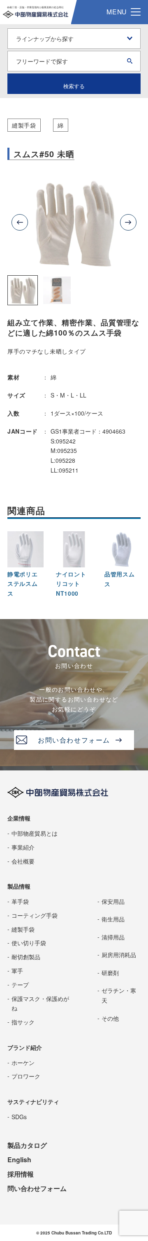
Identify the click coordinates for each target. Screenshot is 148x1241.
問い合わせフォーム (37, 1188)
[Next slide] (128, 222)
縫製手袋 (24, 125)
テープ (20, 984)
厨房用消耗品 (119, 955)
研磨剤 (110, 973)
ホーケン (23, 1062)
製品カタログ (27, 1145)
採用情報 (20, 1174)
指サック (23, 1022)
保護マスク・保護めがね (40, 1003)
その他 (110, 1018)
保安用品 (113, 901)
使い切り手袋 (29, 943)
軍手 (17, 971)
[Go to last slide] (20, 222)
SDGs (19, 1117)
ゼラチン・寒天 (119, 995)
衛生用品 (113, 919)
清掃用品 (113, 937)
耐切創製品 (26, 957)
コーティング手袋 (35, 915)
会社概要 (23, 861)
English (19, 1159)
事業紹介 (23, 847)
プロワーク (26, 1076)
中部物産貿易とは (35, 833)
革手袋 (20, 901)
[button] (22, 290)
